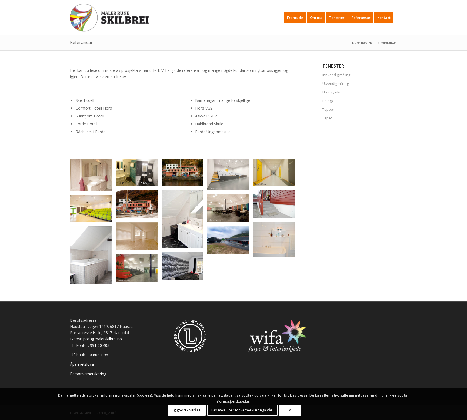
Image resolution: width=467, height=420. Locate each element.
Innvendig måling (336, 74)
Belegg (327, 100)
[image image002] (184, 221)
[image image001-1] (93, 176)
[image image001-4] (230, 176)
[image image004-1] (138, 238)
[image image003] (276, 241)
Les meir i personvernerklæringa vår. (242, 410)
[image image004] (93, 257)
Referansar (81, 42)
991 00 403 (99, 345)
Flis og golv (331, 92)
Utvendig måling (335, 83)
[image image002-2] (138, 206)
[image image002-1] (276, 206)
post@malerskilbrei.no (102, 338)
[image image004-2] (230, 242)
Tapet (327, 118)
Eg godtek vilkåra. (187, 410)
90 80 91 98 (98, 354)
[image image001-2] (138, 174)
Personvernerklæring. (88, 373)
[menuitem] (295, 17)
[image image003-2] (93, 211)
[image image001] (276, 174)
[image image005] (138, 270)
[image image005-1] (184, 268)
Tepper (328, 109)
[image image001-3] (184, 174)
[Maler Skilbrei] (109, 17)
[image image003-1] (230, 210)
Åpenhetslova (82, 364)
